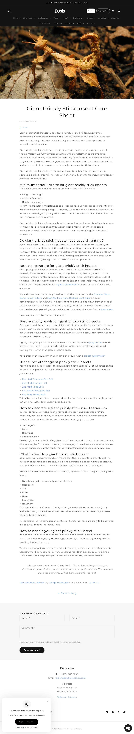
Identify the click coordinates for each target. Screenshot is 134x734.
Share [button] (25, 127)
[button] (9, 11)
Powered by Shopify (74, 729)
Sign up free (103, 11)
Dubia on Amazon (67, 697)
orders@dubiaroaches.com (71, 678)
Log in (91, 11)
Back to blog (69, 593)
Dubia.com (62, 729)
